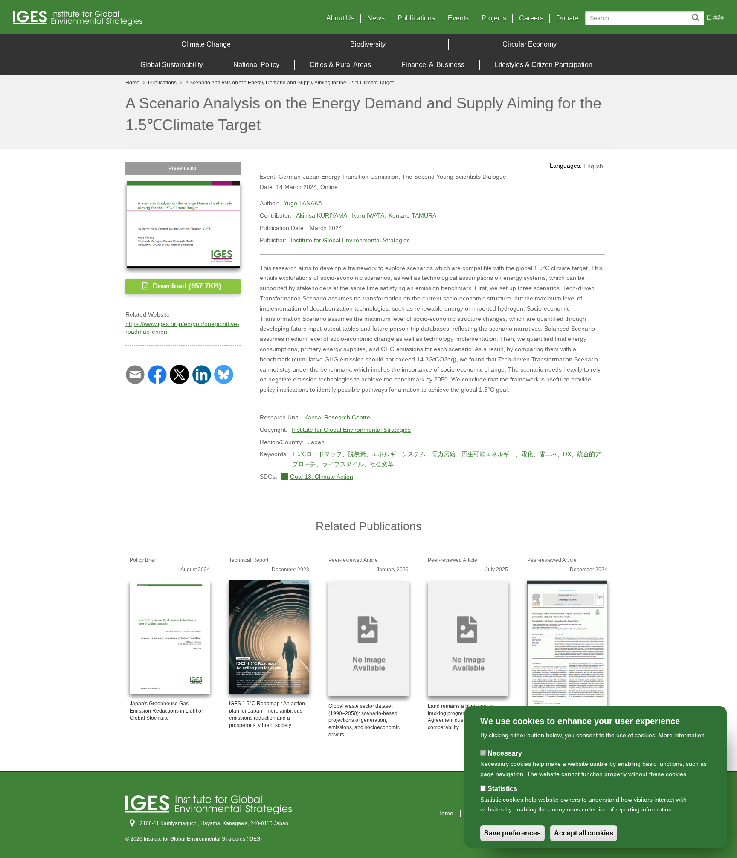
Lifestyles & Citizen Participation (543, 64)
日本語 (715, 17)
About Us (340, 18)
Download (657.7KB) (186, 286)
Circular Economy (529, 44)
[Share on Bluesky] (223, 373)
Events (458, 18)
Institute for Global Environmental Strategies (350, 240)
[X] (179, 373)
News (376, 18)
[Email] (135, 373)
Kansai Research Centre (337, 417)
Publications (416, 18)
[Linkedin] (201, 373)
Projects (494, 18)
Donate (567, 18)
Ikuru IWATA (367, 215)
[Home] (100, 20)
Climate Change (206, 44)
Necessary (504, 753)
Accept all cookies (583, 833)
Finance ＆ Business (432, 64)
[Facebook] (157, 373)
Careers (531, 18)
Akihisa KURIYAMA (321, 215)
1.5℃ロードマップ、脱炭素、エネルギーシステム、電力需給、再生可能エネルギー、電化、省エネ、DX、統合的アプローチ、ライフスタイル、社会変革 (446, 459)
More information (682, 735)
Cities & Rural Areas (340, 64)
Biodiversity (368, 44)
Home (132, 83)
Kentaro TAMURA (412, 215)
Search (697, 13)
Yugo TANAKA (303, 203)
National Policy (256, 64)
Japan (316, 442)
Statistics (502, 788)
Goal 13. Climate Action (321, 476)
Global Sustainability (171, 64)
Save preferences (512, 833)
